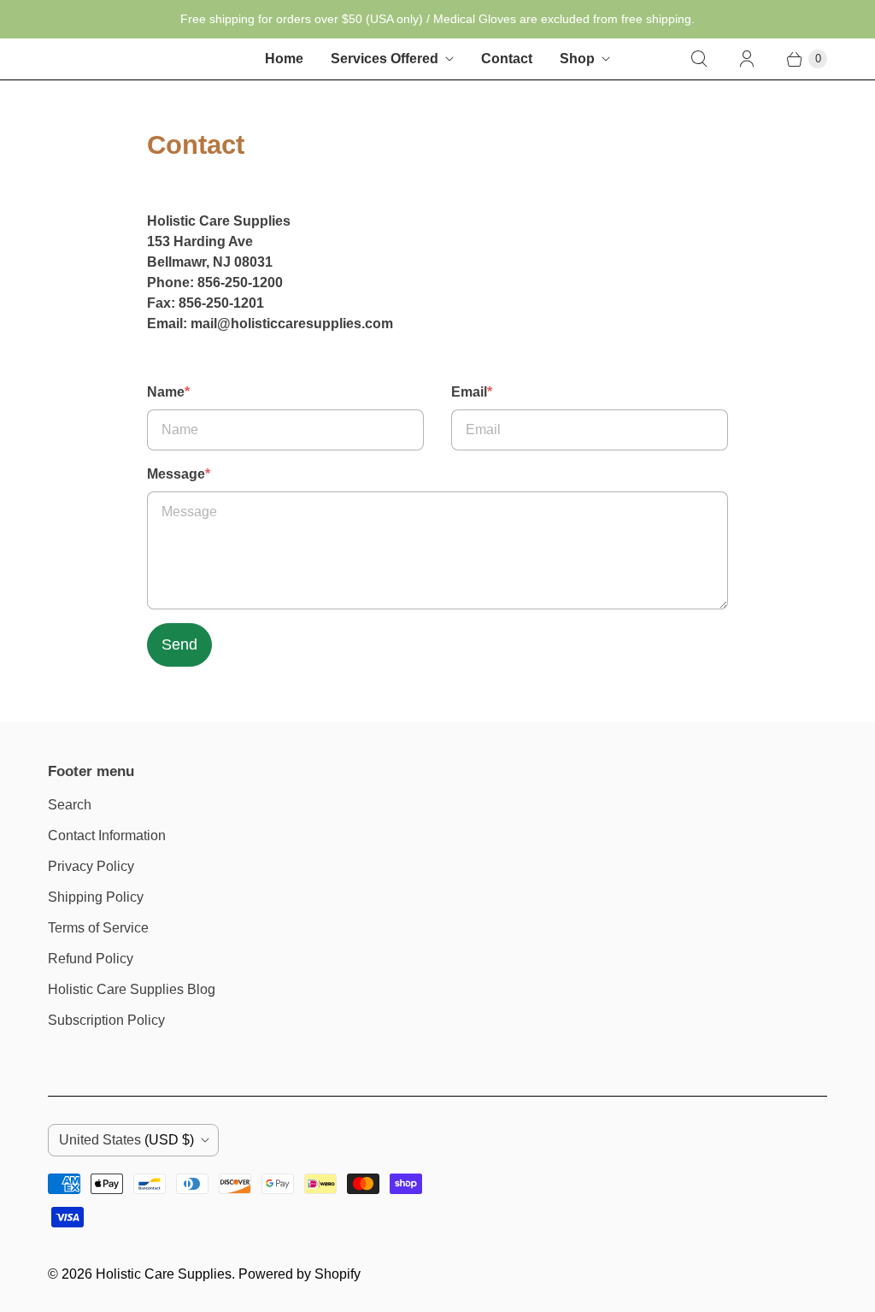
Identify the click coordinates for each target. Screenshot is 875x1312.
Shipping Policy (96, 897)
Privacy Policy (91, 866)
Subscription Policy (106, 1020)
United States (126, 1140)
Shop (577, 58)
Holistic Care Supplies (164, 1274)
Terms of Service (98, 928)
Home (284, 58)
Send (179, 644)
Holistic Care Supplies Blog (131, 989)
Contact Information (107, 835)
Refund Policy (90, 958)
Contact (506, 58)
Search (69, 804)
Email (471, 392)
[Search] (699, 58)
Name (168, 392)
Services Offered (384, 58)
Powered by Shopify (299, 1274)
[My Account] (747, 58)
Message (178, 474)
